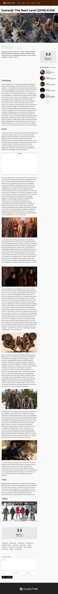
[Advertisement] (19, 164)
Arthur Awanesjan (8, 48)
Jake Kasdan (22, 545)
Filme (27, 3)
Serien (33, 3)
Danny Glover (29, 543)
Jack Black (15, 545)
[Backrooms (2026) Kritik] (42, 84)
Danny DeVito (21, 543)
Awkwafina (5, 543)
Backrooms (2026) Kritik (50, 84)
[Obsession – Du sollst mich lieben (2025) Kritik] (42, 96)
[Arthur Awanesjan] (3, 48)
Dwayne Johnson (6, 545)
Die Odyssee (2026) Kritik (51, 78)
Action (9, 46)
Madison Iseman (27, 547)
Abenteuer (4, 46)
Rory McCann (18, 549)
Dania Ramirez (13, 543)
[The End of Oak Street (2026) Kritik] (42, 72)
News (23, 3)
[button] (53, 3)
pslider (11, 549)
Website (16, 57)
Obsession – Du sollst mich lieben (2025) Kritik (50, 97)
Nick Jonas (5, 549)
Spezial (38, 3)
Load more (47, 101)
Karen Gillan (12, 547)
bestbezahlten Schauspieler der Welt (13, 313)
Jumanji (29, 545)
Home (18, 3)
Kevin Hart (19, 547)
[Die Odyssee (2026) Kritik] (42, 78)
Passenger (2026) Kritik (50, 90)
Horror (47, 83)
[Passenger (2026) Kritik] (42, 90)
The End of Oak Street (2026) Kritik (50, 73)
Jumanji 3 (4, 547)
